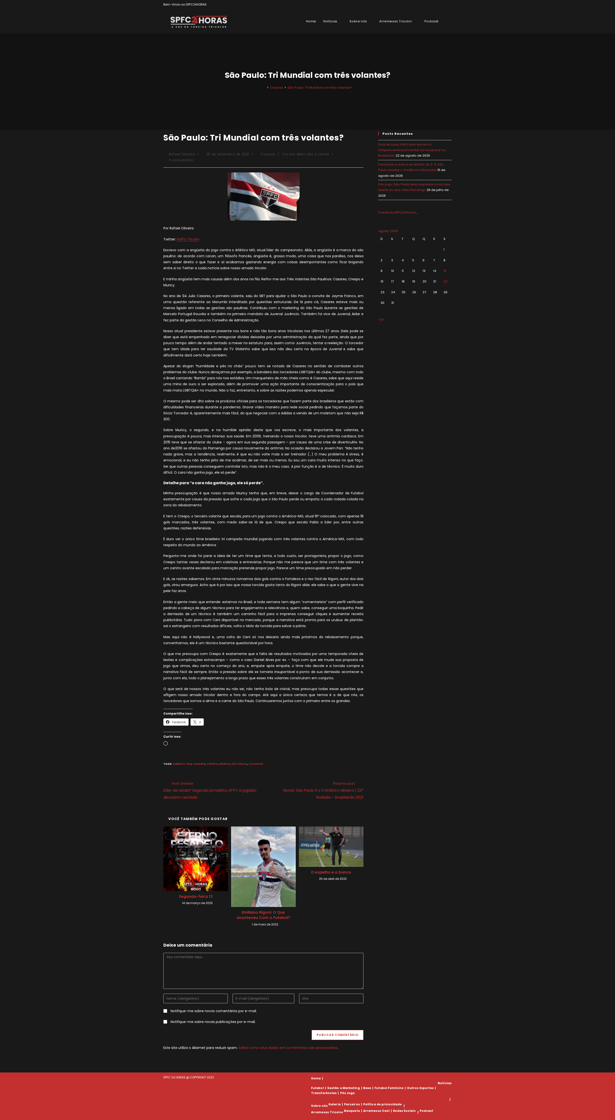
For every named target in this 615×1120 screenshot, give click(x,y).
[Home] (264, 87)
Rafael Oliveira (182, 154)
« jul (381, 319)
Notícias (445, 1083)
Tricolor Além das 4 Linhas (305, 154)
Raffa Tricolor (188, 239)
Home (316, 1078)
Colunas (268, 154)
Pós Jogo (347, 1093)
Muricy (224, 764)
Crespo (212, 764)
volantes (256, 764)
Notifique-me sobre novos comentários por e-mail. (214, 1011)
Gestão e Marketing (343, 1088)
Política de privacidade (382, 1104)
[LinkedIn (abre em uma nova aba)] (450, 4)
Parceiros (352, 1104)
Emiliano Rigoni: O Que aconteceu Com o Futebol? (263, 915)
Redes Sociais (404, 1111)
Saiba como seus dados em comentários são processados (288, 1047)
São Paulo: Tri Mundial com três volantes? (320, 87)
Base (367, 1088)
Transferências (324, 1093)
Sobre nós (319, 1106)
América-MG (182, 764)
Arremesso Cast (376, 1111)
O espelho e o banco (331, 872)
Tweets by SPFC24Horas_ (398, 212)
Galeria (334, 1104)
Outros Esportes (420, 1088)
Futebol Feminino (389, 1088)
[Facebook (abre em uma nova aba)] (439, 4)
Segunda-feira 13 (196, 896)
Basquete (352, 1111)
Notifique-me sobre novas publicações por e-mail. (213, 1021)
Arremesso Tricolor (327, 1112)
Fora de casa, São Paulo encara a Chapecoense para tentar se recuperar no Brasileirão (412, 150)
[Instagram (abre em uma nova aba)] (445, 4)
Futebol (317, 1088)
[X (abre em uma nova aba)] (434, 4)
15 (444, 271)
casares (199, 764)
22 (445, 281)
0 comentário (181, 160)
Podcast (426, 1111)
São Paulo (239, 764)
